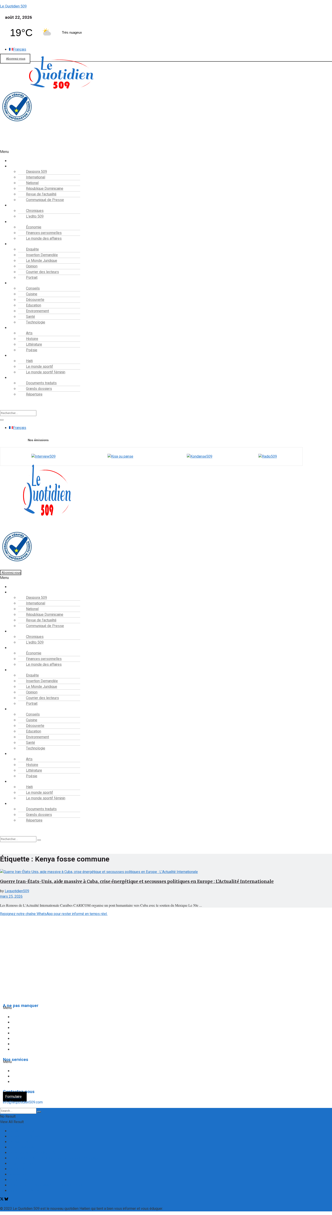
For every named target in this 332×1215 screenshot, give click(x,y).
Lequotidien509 (17, 891)
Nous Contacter (21, 1179)
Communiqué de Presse (45, 200)
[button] (136, 152)
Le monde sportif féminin (45, 372)
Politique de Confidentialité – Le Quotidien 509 (45, 1185)
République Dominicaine (34, 1027)
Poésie (31, 350)
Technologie (35, 322)
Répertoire (34, 394)
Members (16, 1169)
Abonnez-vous (15, 58)
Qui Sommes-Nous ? (17, 968)
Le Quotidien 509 (13, 6)
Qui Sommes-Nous (24, 1190)
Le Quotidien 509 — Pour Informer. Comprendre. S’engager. (55, 1158)
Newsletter (18, 1174)
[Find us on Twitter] (2, 1199)
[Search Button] (39, 1111)
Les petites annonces (32, 1081)
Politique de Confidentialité (23, 977)
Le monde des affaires (44, 238)
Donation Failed (21, 1142)
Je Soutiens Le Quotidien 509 (32, 1152)
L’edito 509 (35, 216)
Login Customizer (23, 1163)
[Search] (2, 420)
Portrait (31, 277)
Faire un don (9, 146)
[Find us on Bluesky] (6, 1199)
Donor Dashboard (23, 1147)
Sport (16, 355)
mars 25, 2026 (11, 896)
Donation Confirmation (26, 1136)
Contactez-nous (21, 1131)
